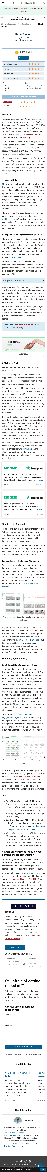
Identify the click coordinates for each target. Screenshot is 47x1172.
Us (22, 1143)
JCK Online (16, 257)
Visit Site (23, 58)
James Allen (7, 102)
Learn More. (32, 19)
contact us (6, 173)
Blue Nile (6, 106)
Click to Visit (15, 947)
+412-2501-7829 (36, 1164)
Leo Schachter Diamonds (14, 1133)
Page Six (33, 1143)
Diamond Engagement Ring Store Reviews (16, 24)
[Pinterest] (30, 1161)
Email (8, 1015)
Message (9, 1026)
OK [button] (43, 1169)
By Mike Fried (23, 38)
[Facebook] (17, 1161)
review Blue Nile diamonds (27, 640)
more (21, 1146)
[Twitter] (21, 1161)
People (26, 1143)
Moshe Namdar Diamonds (14, 1135)
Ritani (4, 184)
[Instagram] (26, 1161)
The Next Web (9, 1146)
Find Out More (28, 1169)
